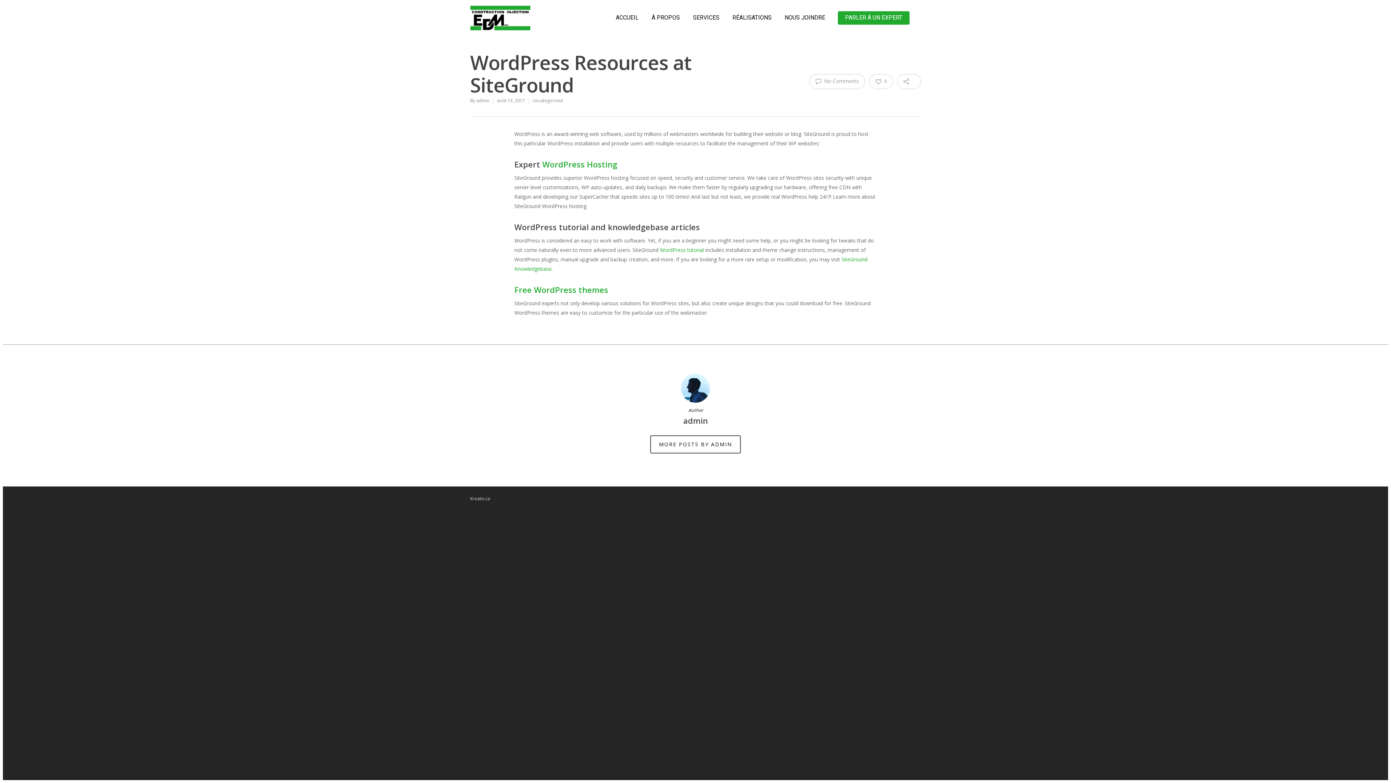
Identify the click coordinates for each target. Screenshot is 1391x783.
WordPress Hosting (579, 164)
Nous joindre (805, 17)
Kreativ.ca (480, 499)
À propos (666, 17)
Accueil (627, 17)
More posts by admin (695, 444)
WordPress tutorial (682, 249)
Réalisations (752, 17)
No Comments (841, 81)
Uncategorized (547, 101)
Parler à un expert (873, 17)
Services (706, 17)
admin (482, 101)
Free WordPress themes (561, 289)
